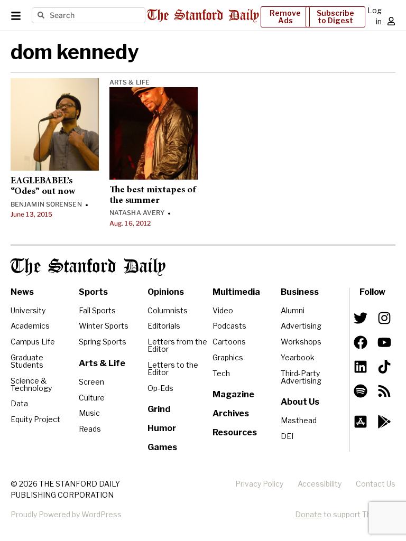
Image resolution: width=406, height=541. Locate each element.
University (28, 310)
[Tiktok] (384, 367)
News (22, 292)
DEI (287, 436)
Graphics (228, 357)
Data (19, 403)
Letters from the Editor (177, 345)
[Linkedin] (360, 367)
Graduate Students (27, 361)
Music (89, 412)
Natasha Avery (136, 213)
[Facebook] (360, 342)
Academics (30, 325)
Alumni (292, 310)
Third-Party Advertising (301, 377)
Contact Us (375, 483)
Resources (235, 432)
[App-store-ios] (360, 422)
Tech (221, 373)
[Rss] (384, 391)
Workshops (301, 341)
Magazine (233, 394)
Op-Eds (160, 388)
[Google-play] (384, 422)
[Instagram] (384, 318)
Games (162, 447)
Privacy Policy (259, 483)
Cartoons (229, 341)
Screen (91, 381)
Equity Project (35, 419)
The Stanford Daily (88, 267)
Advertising (301, 325)
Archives (231, 413)
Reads (90, 428)
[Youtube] (384, 342)
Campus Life (33, 341)
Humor (161, 428)
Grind (158, 409)
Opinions (165, 292)
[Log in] (391, 21)
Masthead (299, 420)
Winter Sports (103, 325)
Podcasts (229, 325)
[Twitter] (360, 318)
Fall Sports (97, 310)
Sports (93, 292)
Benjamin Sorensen (46, 204)
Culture (92, 397)
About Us (300, 402)
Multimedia (236, 292)
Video (223, 310)
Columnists (167, 310)
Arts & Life (129, 82)
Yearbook (298, 357)
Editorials (163, 325)
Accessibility (320, 483)
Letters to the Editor (172, 368)
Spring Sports (102, 341)
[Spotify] (360, 391)
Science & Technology (31, 384)
